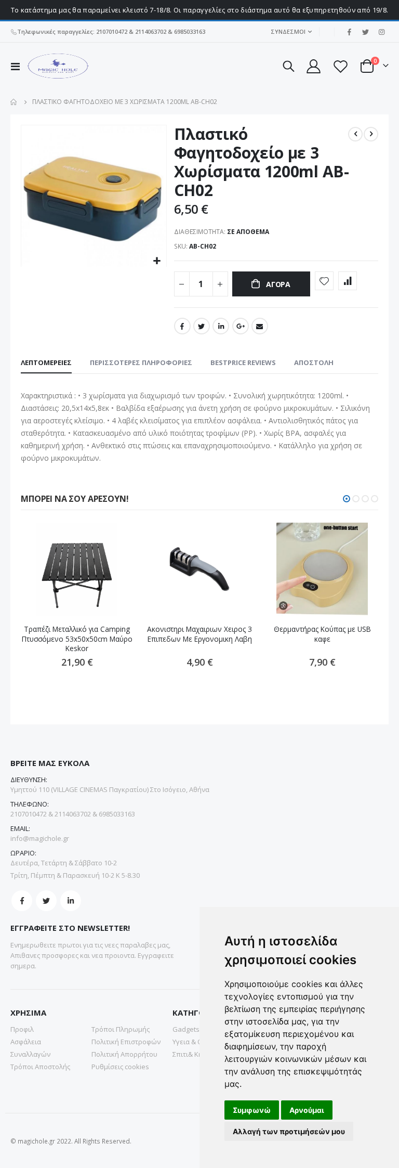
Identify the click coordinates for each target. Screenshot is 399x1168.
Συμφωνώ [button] (252, 1110)
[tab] (46, 363)
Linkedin (70, 900)
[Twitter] (365, 31)
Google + (240, 326)
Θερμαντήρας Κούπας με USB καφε (322, 634)
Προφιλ (22, 1029)
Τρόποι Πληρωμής (120, 1029)
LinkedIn (220, 326)
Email (259, 326)
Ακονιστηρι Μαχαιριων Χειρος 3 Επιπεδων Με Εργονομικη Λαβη (199, 634)
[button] (157, 261)
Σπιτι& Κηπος (193, 1054)
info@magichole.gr (39, 838)
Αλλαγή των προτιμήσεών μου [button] (289, 1131)
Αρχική (14, 102)
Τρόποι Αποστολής (40, 1066)
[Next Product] (371, 134)
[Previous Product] (355, 134)
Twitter (201, 326)
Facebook (182, 326)
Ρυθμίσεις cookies (120, 1066)
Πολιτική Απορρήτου (124, 1054)
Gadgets (186, 1029)
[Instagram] (381, 31)
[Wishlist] (340, 66)
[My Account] (312, 66)
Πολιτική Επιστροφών (126, 1041)
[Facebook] (349, 31)
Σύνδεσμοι (288, 31)
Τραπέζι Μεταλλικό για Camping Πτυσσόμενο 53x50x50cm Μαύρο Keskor (77, 639)
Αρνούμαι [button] (306, 1110)
